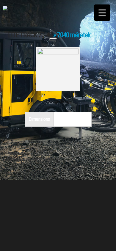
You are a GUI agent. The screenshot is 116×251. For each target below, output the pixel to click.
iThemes (101, 166)
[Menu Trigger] (102, 12)
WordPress (100, 172)
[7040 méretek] (58, 52)
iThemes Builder (78, 166)
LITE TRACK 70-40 (30, 35)
